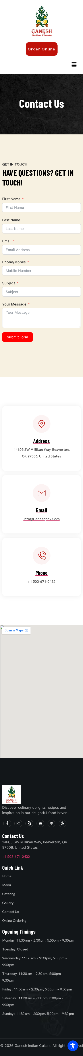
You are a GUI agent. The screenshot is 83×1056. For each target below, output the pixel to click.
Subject (8, 283)
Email (6, 241)
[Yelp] (29, 823)
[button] (74, 65)
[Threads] (62, 823)
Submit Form (17, 337)
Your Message (14, 304)
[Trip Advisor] (40, 823)
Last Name (11, 220)
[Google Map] (51, 823)
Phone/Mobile (14, 262)
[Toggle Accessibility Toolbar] (73, 1046)
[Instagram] (18, 823)
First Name (11, 199)
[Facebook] (7, 823)
